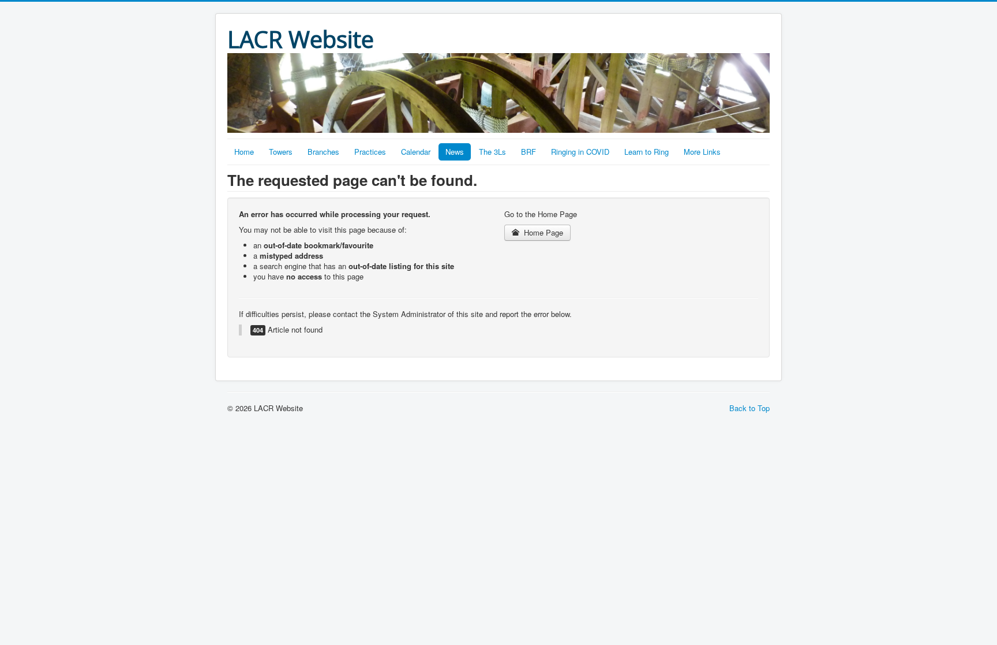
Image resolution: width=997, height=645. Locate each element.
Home (244, 151)
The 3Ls (492, 151)
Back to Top (749, 407)
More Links (702, 151)
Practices (370, 151)
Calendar (415, 151)
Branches (323, 151)
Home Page (542, 232)
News (454, 151)
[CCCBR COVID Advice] (498, 92)
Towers (281, 151)
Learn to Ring (646, 151)
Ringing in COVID (580, 151)
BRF (528, 151)
